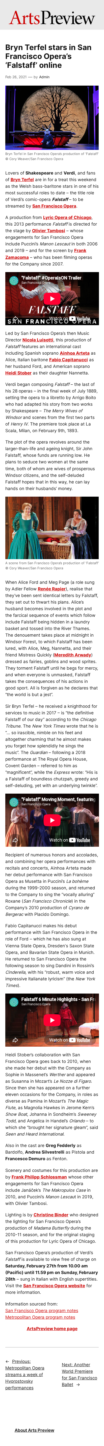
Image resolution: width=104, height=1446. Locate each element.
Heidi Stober (18, 372)
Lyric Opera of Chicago (67, 217)
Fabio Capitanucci (68, 359)
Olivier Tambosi (48, 230)
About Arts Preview (34, 1430)
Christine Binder (51, 1214)
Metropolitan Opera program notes (40, 1317)
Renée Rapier (52, 588)
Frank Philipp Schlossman (39, 1177)
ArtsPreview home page (52, 1328)
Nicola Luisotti (37, 339)
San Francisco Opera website (54, 1285)
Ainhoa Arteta (75, 353)
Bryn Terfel (22, 179)
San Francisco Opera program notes (41, 1310)
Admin (44, 77)
